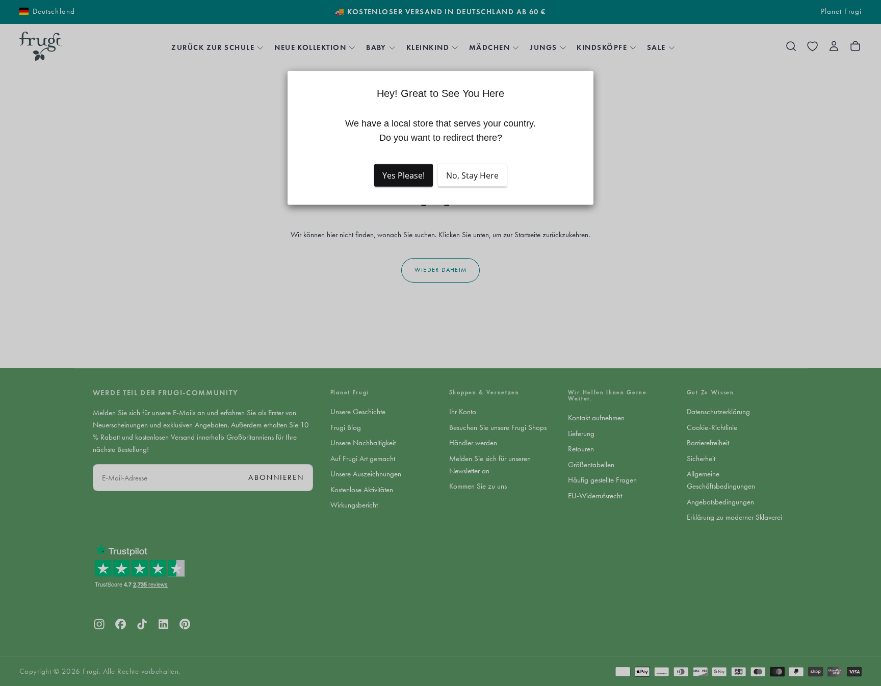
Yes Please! (403, 175)
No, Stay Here (472, 175)
